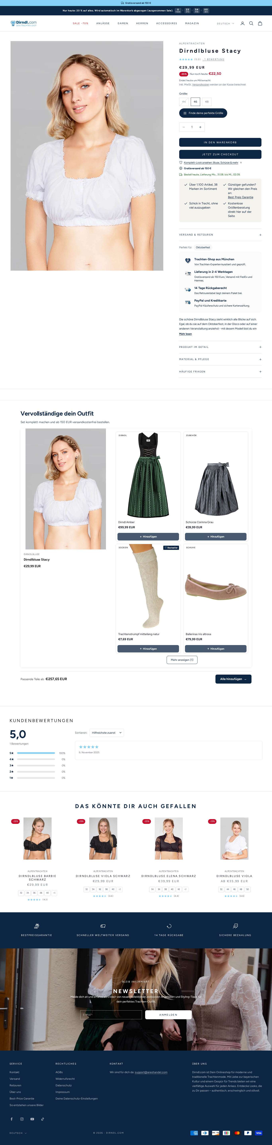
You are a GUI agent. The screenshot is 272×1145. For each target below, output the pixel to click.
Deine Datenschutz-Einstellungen (77, 1098)
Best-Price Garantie (22, 1098)
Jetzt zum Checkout (220, 154)
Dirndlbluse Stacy (37, 559)
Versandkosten (200, 84)
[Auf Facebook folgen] (12, 1119)
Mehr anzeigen (182, 660)
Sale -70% (80, 23)
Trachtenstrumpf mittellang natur (138, 634)
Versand (15, 1079)
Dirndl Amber (126, 522)
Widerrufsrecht (65, 1079)
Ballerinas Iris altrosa (198, 634)
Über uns (15, 1092)
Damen (123, 23)
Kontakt (14, 1072)
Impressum (63, 1092)
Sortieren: (81, 732)
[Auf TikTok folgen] (43, 1119)
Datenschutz (64, 1085)
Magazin (192, 23)
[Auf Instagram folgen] (22, 1119)
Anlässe (103, 23)
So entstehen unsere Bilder (27, 1105)
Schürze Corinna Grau (199, 522)
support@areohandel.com (151, 1072)
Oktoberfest (203, 247)
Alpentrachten (192, 43)
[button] (201, 59)
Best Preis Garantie (240, 197)
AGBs (59, 1072)
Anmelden (168, 1014)
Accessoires (166, 23)
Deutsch (223, 23)
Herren (142, 23)
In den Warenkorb (220, 142)
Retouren (15, 1085)
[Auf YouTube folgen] (32, 1119)
